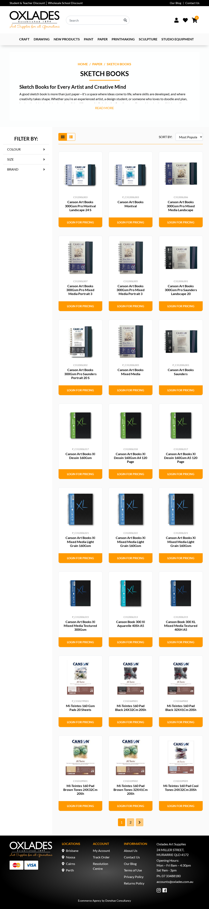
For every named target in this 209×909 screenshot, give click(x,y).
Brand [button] (12, 169)
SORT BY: (165, 137)
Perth (70, 870)
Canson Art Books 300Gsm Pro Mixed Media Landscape (181, 206)
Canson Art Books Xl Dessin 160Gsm (80, 456)
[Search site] (125, 20)
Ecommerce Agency (89, 900)
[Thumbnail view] (62, 137)
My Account (101, 850)
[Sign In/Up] (176, 20)
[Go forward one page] (139, 822)
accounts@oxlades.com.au (175, 882)
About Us (130, 850)
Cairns (70, 864)
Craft (24, 39)
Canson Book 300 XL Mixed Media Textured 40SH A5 (180, 625)
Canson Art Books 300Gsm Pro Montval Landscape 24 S (80, 206)
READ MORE (104, 108)
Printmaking (123, 39)
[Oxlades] (35, 20)
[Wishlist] (185, 20)
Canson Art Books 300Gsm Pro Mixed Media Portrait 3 (80, 290)
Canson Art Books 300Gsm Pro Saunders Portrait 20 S (80, 373)
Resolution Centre (100, 866)
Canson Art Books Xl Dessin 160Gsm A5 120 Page (180, 457)
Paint (88, 39)
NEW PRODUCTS (67, 39)
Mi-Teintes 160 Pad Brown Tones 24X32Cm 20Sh (80, 789)
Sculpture (148, 39)
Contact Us (192, 3)
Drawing (42, 39)
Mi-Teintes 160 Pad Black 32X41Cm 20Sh (180, 708)
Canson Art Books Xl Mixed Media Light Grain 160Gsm (80, 541)
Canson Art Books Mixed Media (130, 372)
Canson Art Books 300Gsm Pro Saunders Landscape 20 (181, 290)
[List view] (71, 137)
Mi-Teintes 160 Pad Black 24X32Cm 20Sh (130, 708)
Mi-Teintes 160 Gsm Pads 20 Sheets (80, 708)
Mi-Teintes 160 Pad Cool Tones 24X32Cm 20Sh (180, 787)
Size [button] (10, 159)
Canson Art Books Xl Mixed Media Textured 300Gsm (80, 625)
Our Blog (175, 3)
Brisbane (72, 850)
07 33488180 (171, 876)
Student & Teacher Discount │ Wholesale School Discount (46, 3)
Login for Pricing (80, 222)
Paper (103, 39)
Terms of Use (133, 870)
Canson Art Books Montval (130, 204)
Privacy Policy (133, 877)
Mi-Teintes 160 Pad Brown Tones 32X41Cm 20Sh (130, 789)
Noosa (70, 857)
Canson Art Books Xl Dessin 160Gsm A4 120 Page (130, 457)
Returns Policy (134, 883)
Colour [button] (14, 149)
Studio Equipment (177, 39)
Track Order (101, 857)
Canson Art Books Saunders (181, 372)
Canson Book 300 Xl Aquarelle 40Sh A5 (130, 623)
